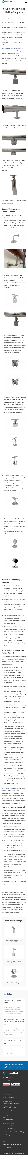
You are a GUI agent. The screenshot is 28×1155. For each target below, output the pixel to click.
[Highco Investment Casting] (15, 1084)
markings (21, 837)
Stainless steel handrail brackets (11, 788)
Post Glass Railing (8, 1119)
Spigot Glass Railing (8, 1123)
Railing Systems (7, 1116)
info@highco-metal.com (11, 1080)
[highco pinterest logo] (10, 1088)
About (4, 1144)
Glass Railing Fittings (8, 1098)
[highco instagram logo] (13, 1088)
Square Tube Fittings (8, 1111)
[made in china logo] (6, 1084)
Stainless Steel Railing (9, 1129)
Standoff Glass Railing (9, 1126)
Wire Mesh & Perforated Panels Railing (13, 1132)
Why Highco (10, 1144)
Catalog (8, 1147)
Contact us (18, 1144)
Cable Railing (6, 1135)
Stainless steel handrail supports (11, 48)
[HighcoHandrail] (4, 1088)
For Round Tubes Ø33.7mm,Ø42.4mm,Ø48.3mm (11, 1102)
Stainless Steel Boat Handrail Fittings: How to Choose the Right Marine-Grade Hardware (14, 1021)
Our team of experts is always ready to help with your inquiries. (13, 1066)
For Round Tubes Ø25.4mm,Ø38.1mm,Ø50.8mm (11, 1107)
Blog (4, 1147)
